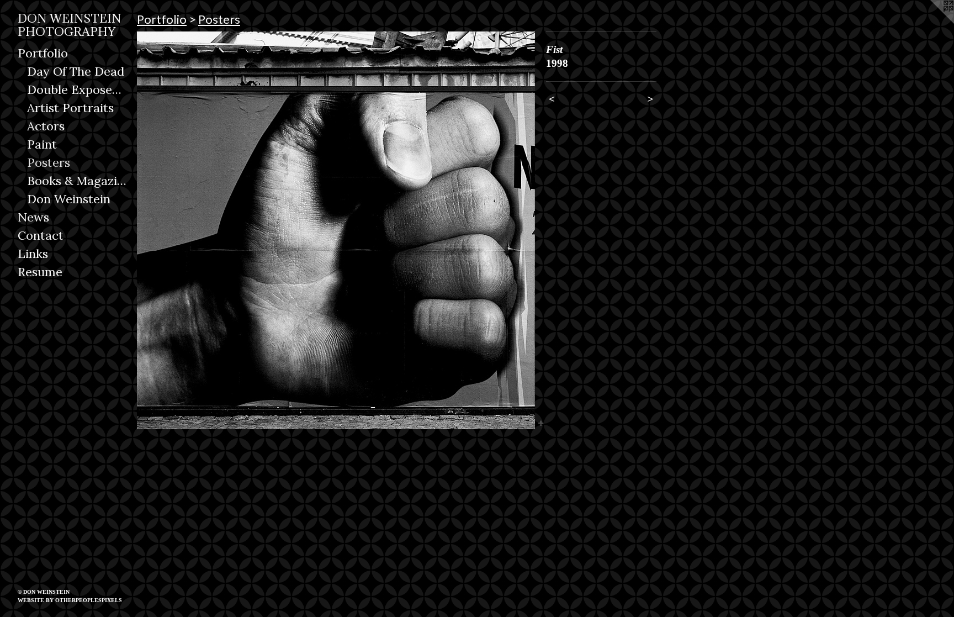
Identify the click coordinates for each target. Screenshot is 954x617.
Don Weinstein (68, 199)
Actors (46, 126)
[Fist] (336, 230)
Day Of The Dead (75, 71)
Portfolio (43, 53)
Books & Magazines (78, 180)
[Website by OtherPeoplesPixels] (932, 22)
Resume (40, 272)
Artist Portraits (70, 107)
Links (33, 253)
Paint (42, 144)
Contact (40, 235)
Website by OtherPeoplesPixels (70, 600)
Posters (48, 162)
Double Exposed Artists (78, 89)
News (33, 217)
